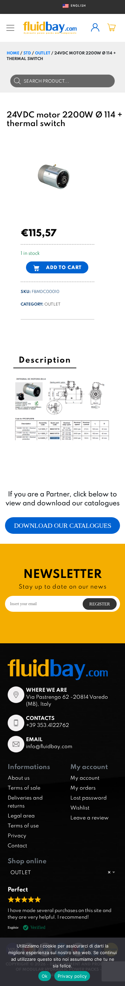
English (76, 5)
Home (13, 52)
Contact (17, 845)
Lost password (88, 797)
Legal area (21, 815)
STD (27, 52)
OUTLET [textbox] (60, 872)
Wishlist (79, 807)
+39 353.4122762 (47, 725)
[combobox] (62, 872)
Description (45, 359)
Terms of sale (24, 787)
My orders (83, 787)
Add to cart (64, 267)
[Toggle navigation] (10, 28)
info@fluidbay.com (49, 746)
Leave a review (89, 817)
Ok (45, 976)
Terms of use (23, 825)
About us (19, 777)
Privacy (17, 835)
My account (84, 777)
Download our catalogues (62, 525)
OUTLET (42, 52)
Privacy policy (72, 976)
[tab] (44, 360)
